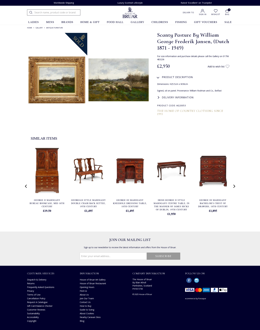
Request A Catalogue (37, 302)
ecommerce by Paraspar (195, 298)
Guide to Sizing (87, 309)
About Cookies (87, 313)
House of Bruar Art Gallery (92, 279)
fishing (181, 22)
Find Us (83, 290)
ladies (33, 22)
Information (89, 273)
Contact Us (85, 302)
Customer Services (40, 273)
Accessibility (33, 317)
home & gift (90, 22)
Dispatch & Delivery (36, 279)
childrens (160, 22)
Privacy (30, 290)
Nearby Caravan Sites (90, 317)
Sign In (202, 14)
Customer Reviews (36, 309)
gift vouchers (205, 22)
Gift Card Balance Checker (40, 305)
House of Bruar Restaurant (93, 283)
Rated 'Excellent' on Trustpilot (196, 2)
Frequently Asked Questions (40, 287)
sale (228, 22)
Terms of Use (33, 294)
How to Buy (85, 305)
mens (50, 22)
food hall (115, 22)
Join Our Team (87, 298)
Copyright (31, 320)
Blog (82, 320)
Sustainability (33, 313)
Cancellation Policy (36, 298)
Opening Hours (87, 287)
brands (67, 22)
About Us (84, 294)
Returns (31, 283)
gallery (137, 22)
